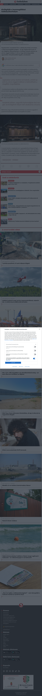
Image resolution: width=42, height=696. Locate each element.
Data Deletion (14, 366)
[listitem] (21, 344)
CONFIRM (13, 362)
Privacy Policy (27, 366)
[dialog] (21, 348)
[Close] (40, 329)
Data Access (21, 366)
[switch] (34, 347)
